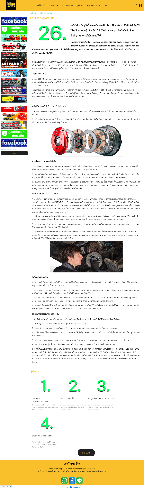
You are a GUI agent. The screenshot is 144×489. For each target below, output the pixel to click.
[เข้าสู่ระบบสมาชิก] (140, 5)
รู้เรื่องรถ (42, 13)
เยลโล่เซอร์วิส (34, 13)
